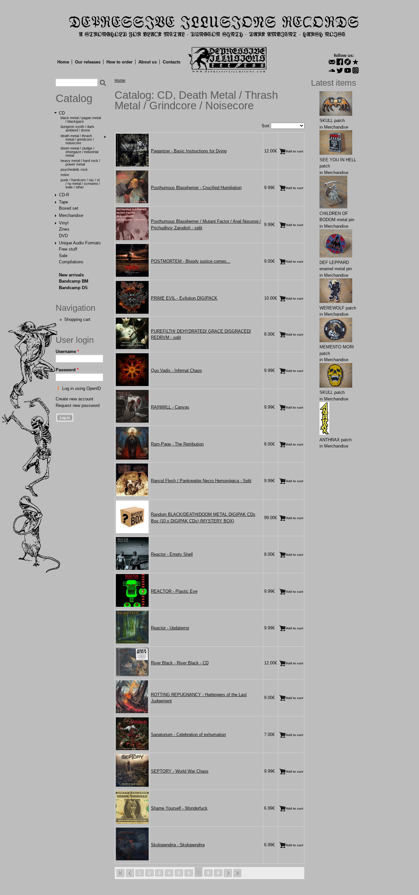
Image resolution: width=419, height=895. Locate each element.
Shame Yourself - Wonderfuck (179, 808)
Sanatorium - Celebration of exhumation (188, 734)
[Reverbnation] (355, 62)
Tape (63, 202)
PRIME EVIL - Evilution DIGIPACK (184, 298)
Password (67, 369)
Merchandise (71, 215)
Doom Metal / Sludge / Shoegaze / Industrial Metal (79, 151)
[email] (332, 62)
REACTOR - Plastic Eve (174, 591)
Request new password (78, 405)
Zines (64, 229)
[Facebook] (340, 62)
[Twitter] (340, 70)
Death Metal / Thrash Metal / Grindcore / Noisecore (77, 139)
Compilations (71, 261)
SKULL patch (332, 120)
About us (147, 62)
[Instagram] (355, 70)
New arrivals (71, 274)
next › (228, 873)
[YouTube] (347, 70)
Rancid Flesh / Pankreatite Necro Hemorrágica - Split (201, 480)
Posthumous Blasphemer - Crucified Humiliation (196, 187)
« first (120, 873)
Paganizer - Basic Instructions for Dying (189, 151)
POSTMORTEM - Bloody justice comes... (190, 261)
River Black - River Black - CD (180, 662)
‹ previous (130, 873)
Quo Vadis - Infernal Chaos (176, 370)
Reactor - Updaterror (170, 627)
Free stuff (68, 249)
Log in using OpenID (81, 388)
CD (62, 113)
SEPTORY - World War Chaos (180, 771)
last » (237, 873)
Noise (65, 175)
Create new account (74, 398)
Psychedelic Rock (74, 169)
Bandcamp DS (73, 287)
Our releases (87, 62)
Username (67, 351)
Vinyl (63, 222)
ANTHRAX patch (335, 439)
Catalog (74, 98)
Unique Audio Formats (80, 242)
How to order (119, 62)
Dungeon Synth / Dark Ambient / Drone (77, 128)
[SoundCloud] (332, 70)
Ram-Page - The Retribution (177, 444)
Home (63, 62)
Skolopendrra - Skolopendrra (178, 844)
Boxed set (68, 208)
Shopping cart (77, 319)
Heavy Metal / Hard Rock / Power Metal (80, 162)
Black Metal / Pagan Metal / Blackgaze (81, 119)
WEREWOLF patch (337, 308)
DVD (63, 235)
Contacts (171, 62)
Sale (63, 255)
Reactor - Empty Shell (172, 554)
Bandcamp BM (73, 281)
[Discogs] (347, 62)
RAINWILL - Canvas (170, 407)
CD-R (64, 194)
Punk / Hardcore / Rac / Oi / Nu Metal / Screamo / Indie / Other (80, 183)
